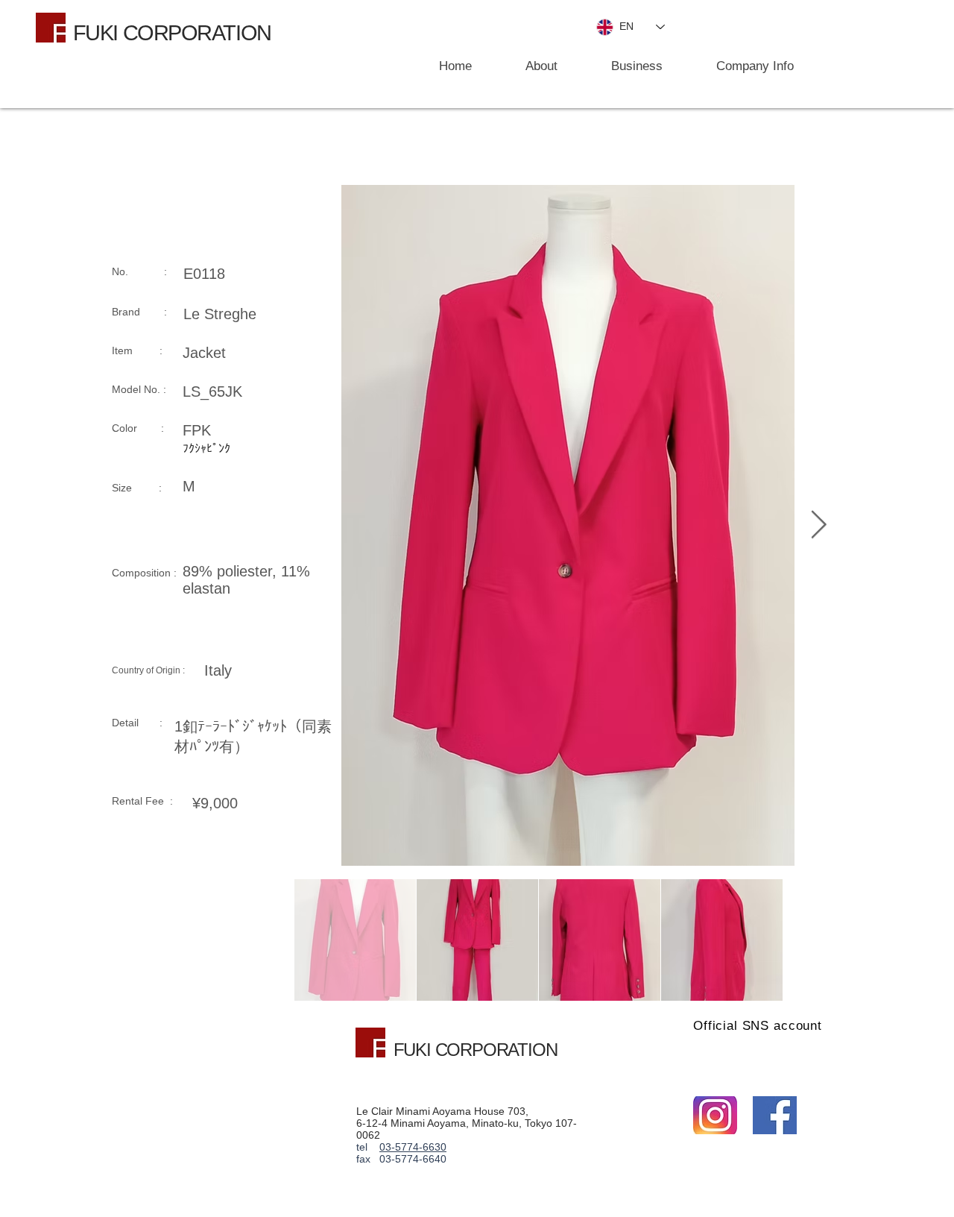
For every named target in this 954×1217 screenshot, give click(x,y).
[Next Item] (818, 525)
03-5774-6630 (412, 1147)
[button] (621, 66)
